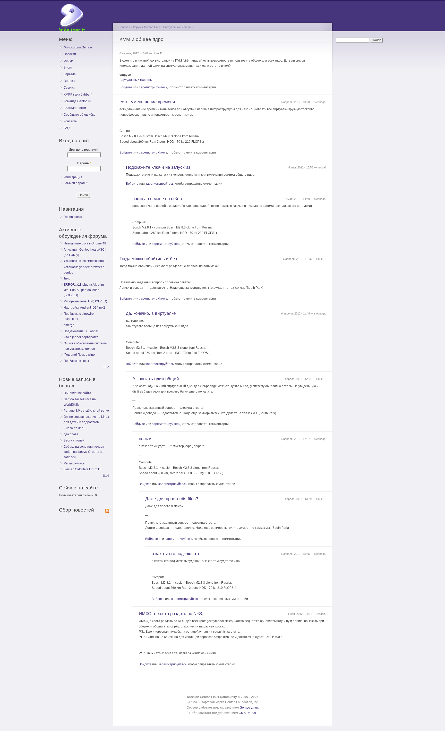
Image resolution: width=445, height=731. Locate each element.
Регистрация (73, 177)
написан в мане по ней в (157, 198)
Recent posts (73, 217)
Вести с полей (74, 440)
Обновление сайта (77, 393)
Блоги (68, 67)
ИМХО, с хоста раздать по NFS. (171, 613)
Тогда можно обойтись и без (148, 258)
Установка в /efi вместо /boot (84, 261)
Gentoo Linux (152, 27)
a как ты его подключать (176, 553)
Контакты (71, 121)
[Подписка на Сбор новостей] (107, 510)
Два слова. (71, 434)
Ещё (106, 367)
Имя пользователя (84, 149)
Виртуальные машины (178, 27)
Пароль (84, 163)
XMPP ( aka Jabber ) (78, 94)
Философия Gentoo (78, 47)
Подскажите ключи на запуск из (158, 167)
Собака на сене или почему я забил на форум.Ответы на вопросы (85, 452)
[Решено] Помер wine (79, 354)
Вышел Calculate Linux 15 (82, 469)
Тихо (67, 278)
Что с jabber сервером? (81, 337)
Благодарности (75, 108)
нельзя (145, 438)
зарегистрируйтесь (153, 87)
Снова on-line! (74, 428)
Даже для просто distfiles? (171, 498)
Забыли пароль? (76, 183)
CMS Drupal (247, 713)
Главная (124, 27)
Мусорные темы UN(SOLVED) (85, 301)
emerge (69, 325)
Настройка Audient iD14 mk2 (84, 307)
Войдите (125, 87)
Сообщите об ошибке (79, 114)
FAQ (67, 128)
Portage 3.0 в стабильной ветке (86, 410)
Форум (68, 61)
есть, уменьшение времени (147, 101)
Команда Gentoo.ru (77, 101)
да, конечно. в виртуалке (151, 313)
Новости (70, 54)
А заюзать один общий (155, 378)
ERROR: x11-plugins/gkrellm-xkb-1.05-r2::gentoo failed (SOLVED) (84, 290)
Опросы (69, 81)
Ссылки (69, 87)
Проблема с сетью (77, 361)
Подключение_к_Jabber (81, 331)
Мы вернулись (74, 463)
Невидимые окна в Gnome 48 (85, 243)
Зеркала (70, 74)
